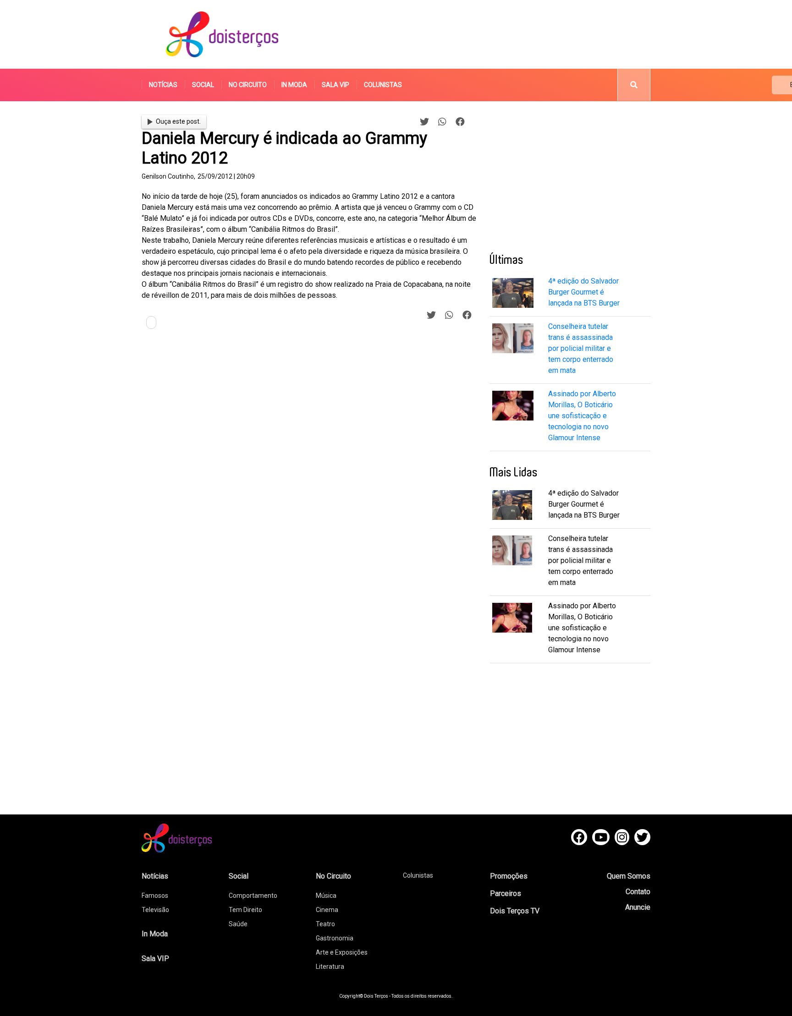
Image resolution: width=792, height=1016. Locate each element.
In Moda (294, 84)
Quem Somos (628, 876)
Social (203, 84)
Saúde (238, 924)
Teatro (325, 924)
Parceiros (505, 893)
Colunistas (383, 84)
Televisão (155, 909)
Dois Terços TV (514, 911)
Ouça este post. (178, 121)
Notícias (163, 84)
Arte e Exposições (342, 952)
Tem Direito (245, 909)
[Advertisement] (482, 34)
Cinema (327, 909)
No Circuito (248, 84)
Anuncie (637, 907)
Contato (638, 891)
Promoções (509, 876)
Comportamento (253, 895)
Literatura (330, 966)
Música (326, 895)
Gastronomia (334, 938)
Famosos (155, 895)
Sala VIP (335, 84)
